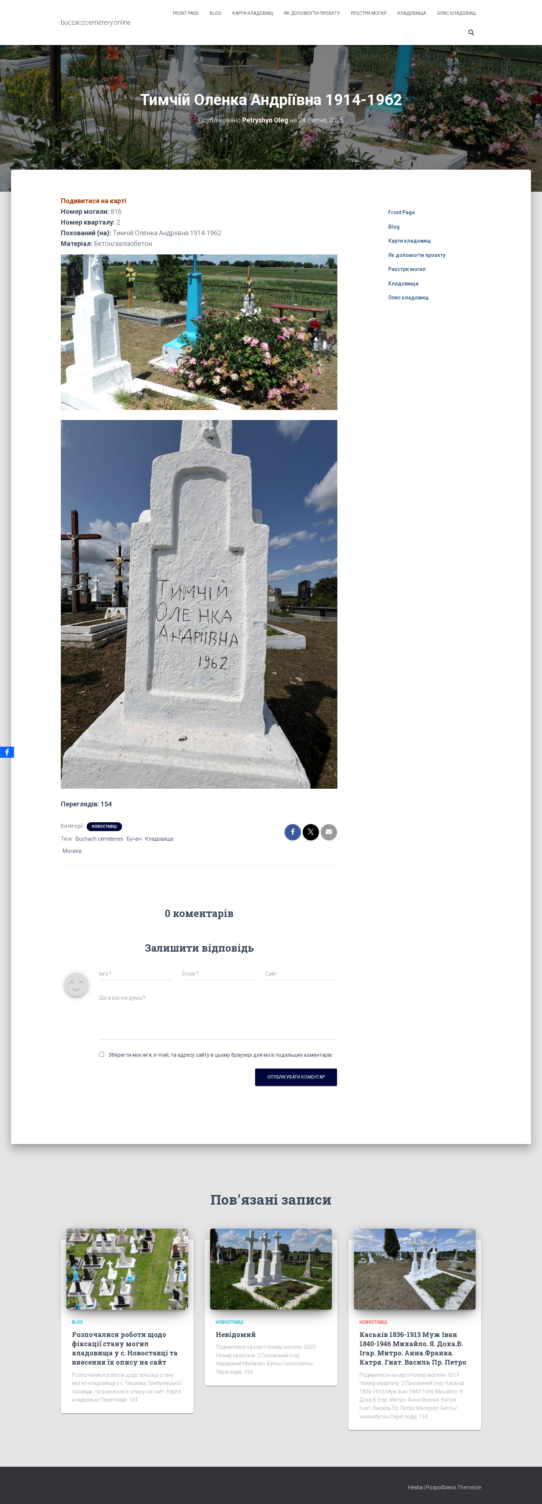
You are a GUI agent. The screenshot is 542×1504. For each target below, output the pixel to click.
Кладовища (411, 13)
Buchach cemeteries (99, 839)
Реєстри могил (368, 13)
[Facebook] (7, 752)
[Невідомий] (271, 1269)
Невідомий (236, 1334)
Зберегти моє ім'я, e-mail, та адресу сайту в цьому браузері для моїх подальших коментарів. (221, 1055)
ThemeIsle (469, 1487)
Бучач (134, 839)
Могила (72, 851)
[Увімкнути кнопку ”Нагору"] (527, 1489)
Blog (215, 13)
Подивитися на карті (93, 201)
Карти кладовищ (252, 13)
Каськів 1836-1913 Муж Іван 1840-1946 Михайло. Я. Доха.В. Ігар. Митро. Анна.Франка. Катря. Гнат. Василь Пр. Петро (412, 1348)
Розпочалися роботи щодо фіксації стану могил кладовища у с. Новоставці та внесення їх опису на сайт (125, 1348)
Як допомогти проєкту (312, 13)
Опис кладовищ (456, 13)
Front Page (186, 13)
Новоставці (104, 826)
